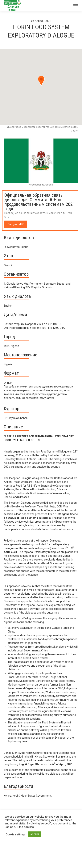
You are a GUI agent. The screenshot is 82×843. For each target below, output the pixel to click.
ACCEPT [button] (34, 834)
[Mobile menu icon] (75, 5)
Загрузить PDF (15, 224)
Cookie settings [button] (15, 834)
